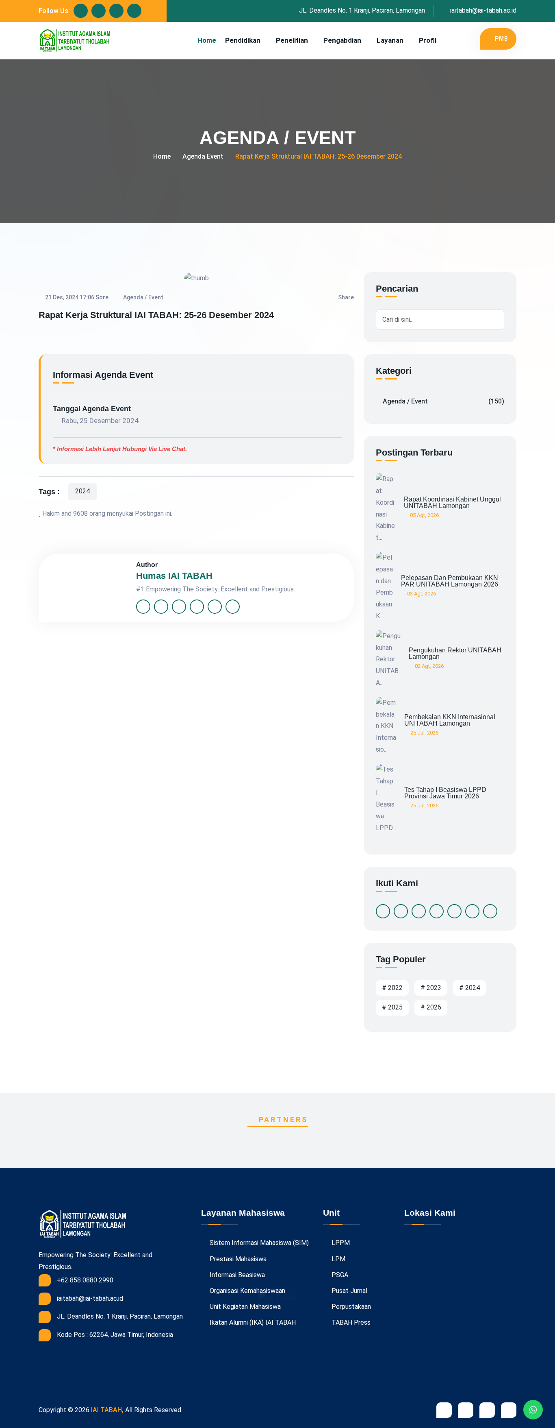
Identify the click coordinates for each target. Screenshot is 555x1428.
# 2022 (392, 988)
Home (206, 40)
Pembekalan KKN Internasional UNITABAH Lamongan (449, 720)
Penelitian (292, 40)
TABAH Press (350, 1322)
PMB (501, 38)
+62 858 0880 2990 (85, 1280)
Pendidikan (242, 40)
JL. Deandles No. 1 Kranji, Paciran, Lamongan (362, 10)
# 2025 (392, 1007)
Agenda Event (202, 156)
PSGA (339, 1275)
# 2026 (431, 1007)
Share (346, 297)
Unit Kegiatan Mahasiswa (244, 1306)
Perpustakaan (350, 1306)
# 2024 (469, 988)
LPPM (340, 1243)
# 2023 (431, 988)
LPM (337, 1259)
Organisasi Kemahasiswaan (246, 1291)
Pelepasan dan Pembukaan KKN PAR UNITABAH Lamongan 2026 (449, 581)
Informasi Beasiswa (236, 1275)
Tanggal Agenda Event (92, 408)
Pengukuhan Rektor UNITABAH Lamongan (455, 653)
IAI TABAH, (107, 1410)
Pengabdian (342, 40)
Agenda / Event (443, 401)
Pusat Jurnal (348, 1291)
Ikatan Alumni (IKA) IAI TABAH (252, 1322)
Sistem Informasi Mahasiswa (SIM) (258, 1243)
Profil (427, 40)
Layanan (390, 40)
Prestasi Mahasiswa (237, 1259)
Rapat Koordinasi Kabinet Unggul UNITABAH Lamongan (452, 502)
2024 (82, 491)
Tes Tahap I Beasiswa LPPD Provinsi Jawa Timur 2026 (445, 793)
